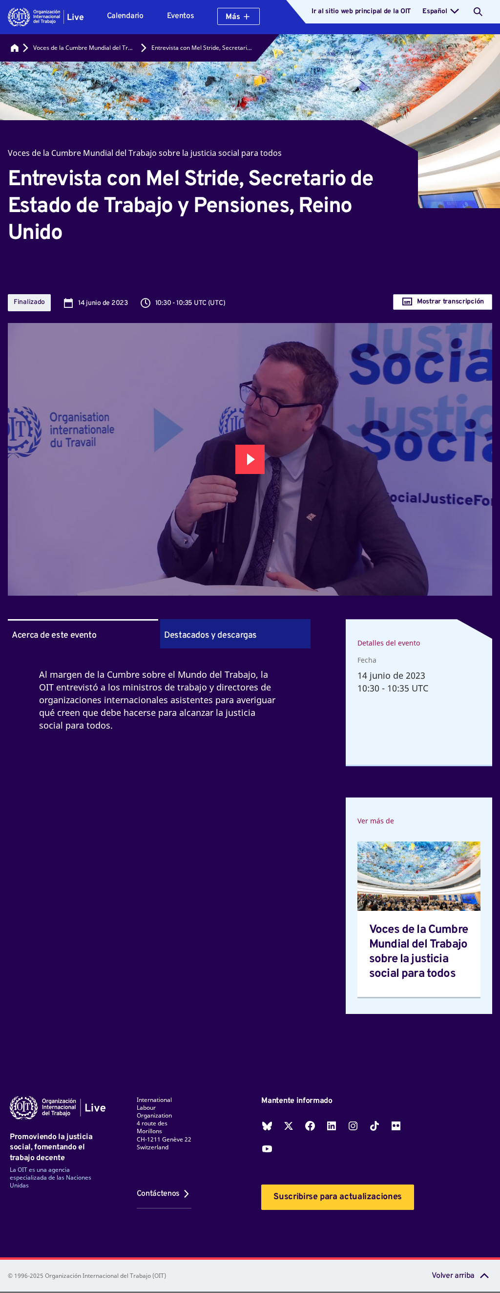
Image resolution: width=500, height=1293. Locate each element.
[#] (15, 48)
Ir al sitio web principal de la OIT (361, 11)
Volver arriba (453, 1276)
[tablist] (159, 633)
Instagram (353, 1126)
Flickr (396, 1126)
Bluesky (267, 1126)
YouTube (267, 1149)
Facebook (310, 1126)
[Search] (478, 11)
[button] (45, 17)
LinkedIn (331, 1126)
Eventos (180, 16)
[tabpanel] (159, 711)
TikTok (374, 1126)
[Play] (250, 459)
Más (233, 17)
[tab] (235, 633)
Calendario (125, 16)
